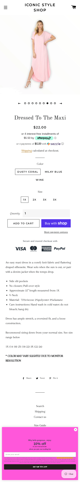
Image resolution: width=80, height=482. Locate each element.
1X (24, 199)
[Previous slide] (19, 103)
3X (45, 199)
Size (40, 191)
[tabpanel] (40, 54)
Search (40, 406)
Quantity (15, 213)
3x (55, 199)
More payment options (56, 232)
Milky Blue (54, 171)
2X (34, 199)
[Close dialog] (75, 429)
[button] (40, 144)
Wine (40, 179)
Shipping (26, 150)
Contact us (40, 417)
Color (40, 164)
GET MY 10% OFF (40, 467)
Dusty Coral (27, 171)
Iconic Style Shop (40, 7)
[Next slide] (61, 103)
